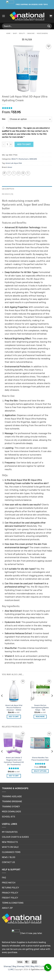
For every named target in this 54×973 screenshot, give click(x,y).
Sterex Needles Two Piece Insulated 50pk (40, 758)
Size (3, 119)
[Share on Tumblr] (28, 173)
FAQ (4, 877)
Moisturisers (42, 33)
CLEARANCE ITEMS (11, 852)
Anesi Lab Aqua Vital (14, 163)
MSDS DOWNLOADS (11, 811)
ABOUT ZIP (7, 908)
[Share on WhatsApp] (4, 173)
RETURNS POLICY (10, 887)
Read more (40, 716)
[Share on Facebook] (9, 173)
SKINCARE (31, 33)
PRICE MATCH (8, 882)
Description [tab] (8, 189)
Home (8, 33)
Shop (15, 33)
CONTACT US (8, 862)
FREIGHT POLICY (10, 898)
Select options (40, 771)
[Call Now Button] (47, 967)
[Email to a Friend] (18, 173)
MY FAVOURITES (10, 832)
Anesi (9, 167)
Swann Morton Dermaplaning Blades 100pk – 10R (40, 707)
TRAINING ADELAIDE (12, 796)
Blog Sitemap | (19, 966)
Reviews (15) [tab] (7, 194)
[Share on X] (14, 173)
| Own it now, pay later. (31, 933)
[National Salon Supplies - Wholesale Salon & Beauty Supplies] (27, 16)
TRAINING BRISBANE (12, 801)
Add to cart (24, 144)
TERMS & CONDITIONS (12, 903)
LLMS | (43, 966)
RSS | (28, 966)
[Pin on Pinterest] (23, 173)
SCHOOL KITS (8, 816)
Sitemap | (8, 966)
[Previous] (2, 701)
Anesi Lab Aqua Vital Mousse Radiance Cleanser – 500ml (13, 707)
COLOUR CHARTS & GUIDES (15, 837)
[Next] (51, 701)
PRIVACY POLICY (10, 893)
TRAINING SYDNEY (11, 806)
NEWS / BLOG (8, 857)
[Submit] (49, 26)
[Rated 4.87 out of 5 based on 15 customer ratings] (27, 108)
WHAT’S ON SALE (10, 847)
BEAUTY (22, 33)
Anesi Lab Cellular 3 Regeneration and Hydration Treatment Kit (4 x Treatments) (14, 761)
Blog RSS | (35, 966)
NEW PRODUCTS (10, 842)
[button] (3, 16)
